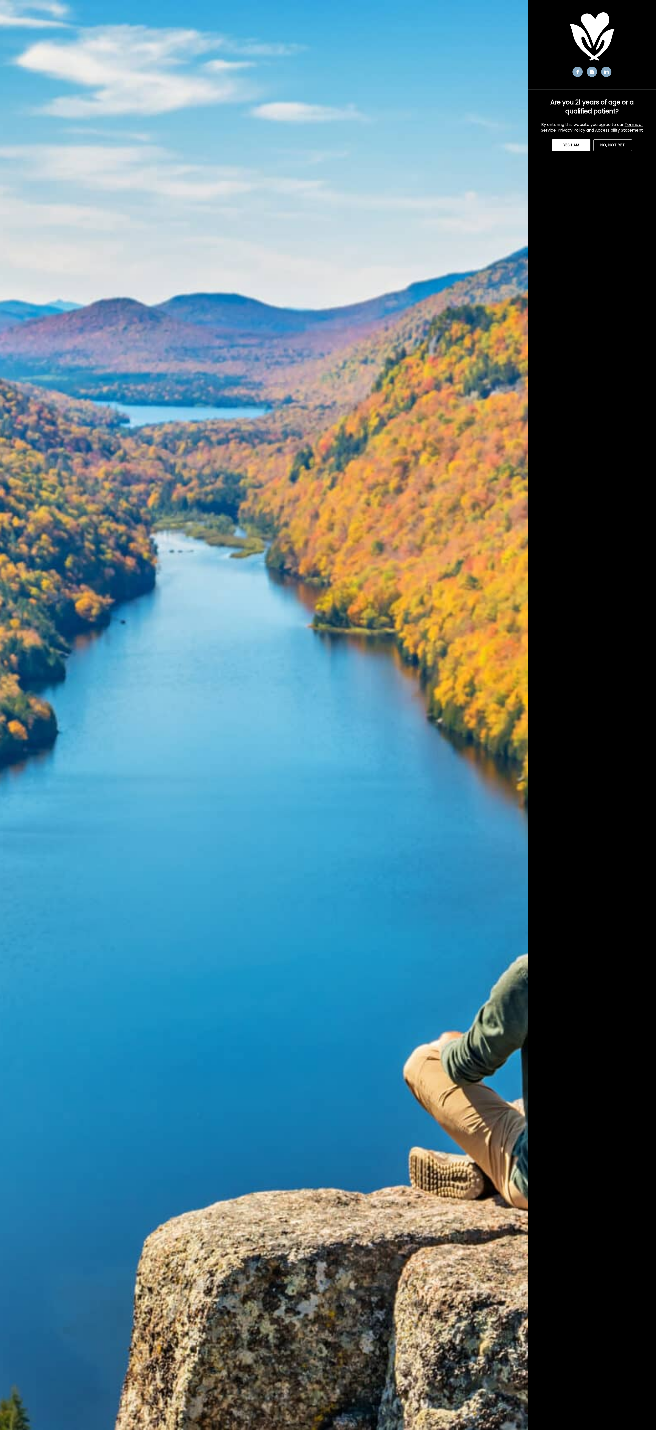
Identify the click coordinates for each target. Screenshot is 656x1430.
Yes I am (571, 144)
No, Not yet (612, 144)
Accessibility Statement (619, 130)
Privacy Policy (571, 130)
